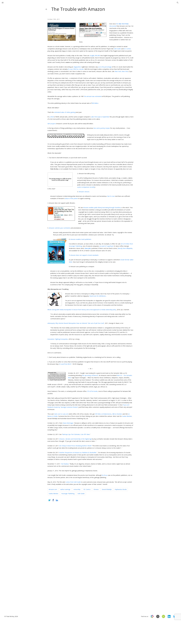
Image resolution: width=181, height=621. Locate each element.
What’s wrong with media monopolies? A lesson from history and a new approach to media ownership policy (82, 309)
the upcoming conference (90, 375)
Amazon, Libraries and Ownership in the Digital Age (75, 439)
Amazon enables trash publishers (80, 239)
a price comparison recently (86, 187)
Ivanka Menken (127, 416)
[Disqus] (90, 528)
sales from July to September (100, 117)
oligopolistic (77, 67)
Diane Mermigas (68, 423)
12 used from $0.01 (65, 364)
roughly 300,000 (95, 55)
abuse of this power (71, 198)
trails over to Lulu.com (61, 414)
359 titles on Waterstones (103, 414)
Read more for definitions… (98, 296)
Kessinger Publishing (67, 493)
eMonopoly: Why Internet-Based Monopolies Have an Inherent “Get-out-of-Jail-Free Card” (76, 323)
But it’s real (110, 196)
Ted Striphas (65, 464)
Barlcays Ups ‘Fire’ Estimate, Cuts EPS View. (76, 434)
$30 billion (95, 103)
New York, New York (121, 71)
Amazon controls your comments (59, 228)
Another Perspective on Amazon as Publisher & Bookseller (77, 452)
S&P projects (52, 123)
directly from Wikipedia (125, 248)
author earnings (65, 489)
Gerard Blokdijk (107, 489)
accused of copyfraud (106, 246)
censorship (76, 489)
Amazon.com (53, 489)
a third (52, 117)
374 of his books (92, 391)
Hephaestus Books (121, 489)
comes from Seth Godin (73, 482)
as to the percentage (105, 67)
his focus (105, 475)
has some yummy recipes (102, 128)
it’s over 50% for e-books (76, 69)
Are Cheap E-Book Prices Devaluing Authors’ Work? (75, 446)
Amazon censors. (84, 192)
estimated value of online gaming (64, 112)
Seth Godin (117, 49)
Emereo (96, 489)
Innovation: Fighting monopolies (58, 339)
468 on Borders (117, 414)
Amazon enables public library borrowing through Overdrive (102, 207)
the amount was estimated (92, 96)
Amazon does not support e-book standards (84, 255)
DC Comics (127, 49)
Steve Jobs (88, 248)
